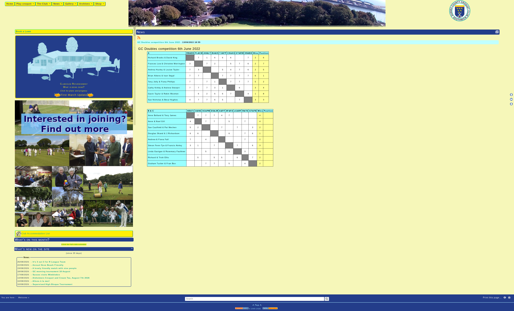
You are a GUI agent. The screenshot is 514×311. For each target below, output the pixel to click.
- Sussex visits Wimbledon (45, 275)
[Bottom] (511, 104)
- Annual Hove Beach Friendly (47, 265)
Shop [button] (98, 4)
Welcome (22, 297)
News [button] (57, 4)
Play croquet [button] (24, 4)
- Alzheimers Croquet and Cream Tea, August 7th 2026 (60, 278)
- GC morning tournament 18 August (50, 271)
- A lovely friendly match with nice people (54, 268)
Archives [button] (85, 4)
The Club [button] (43, 4)
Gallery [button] (69, 4)
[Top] (511, 94)
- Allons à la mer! (40, 281)
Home (9, 4)
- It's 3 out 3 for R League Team (48, 262)
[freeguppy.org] (242, 309)
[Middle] (511, 99)
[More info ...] (270, 309)
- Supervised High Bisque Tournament (51, 284)
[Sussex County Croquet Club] (459, 10)
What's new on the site (73, 249)
